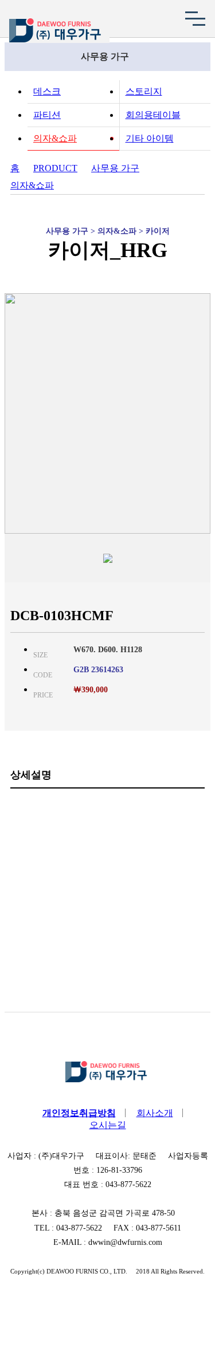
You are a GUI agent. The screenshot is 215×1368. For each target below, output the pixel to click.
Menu (195, 18)
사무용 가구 (115, 168)
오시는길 (107, 1125)
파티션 (47, 115)
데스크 (47, 91)
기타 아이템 (150, 138)
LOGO (59, 30)
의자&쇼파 (55, 138)
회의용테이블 (153, 115)
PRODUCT (55, 168)
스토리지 (144, 91)
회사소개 (154, 1113)
